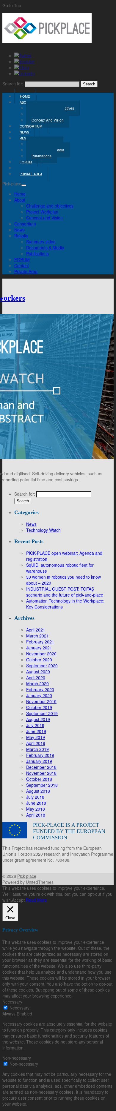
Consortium (25, 224)
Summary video (41, 242)
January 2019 (39, 761)
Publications (41, 155)
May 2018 (35, 809)
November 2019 (41, 701)
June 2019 (36, 731)
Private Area (31, 173)
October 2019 (39, 707)
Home (20, 194)
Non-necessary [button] (16, 1058)
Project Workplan (42, 212)
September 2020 (42, 666)
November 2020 (41, 654)
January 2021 (39, 648)
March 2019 (37, 749)
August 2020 (38, 671)
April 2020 (35, 677)
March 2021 (37, 636)
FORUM (22, 259)
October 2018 (39, 779)
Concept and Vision (44, 218)
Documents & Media (45, 248)
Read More (36, 900)
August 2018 (38, 791)
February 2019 (40, 755)
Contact (21, 265)
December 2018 (41, 767)
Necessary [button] (12, 1002)
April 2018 (35, 815)
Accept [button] (18, 900)
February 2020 (40, 689)
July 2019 (35, 725)
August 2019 (38, 719)
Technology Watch (43, 530)
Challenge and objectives (49, 206)
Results (21, 236)
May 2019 (35, 737)
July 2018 (35, 797)
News (19, 230)
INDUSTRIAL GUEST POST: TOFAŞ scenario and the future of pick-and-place (64, 592)
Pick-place (26, 876)
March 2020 (37, 683)
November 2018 (41, 773)
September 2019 (42, 713)
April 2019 (35, 743)
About (25, 102)
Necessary (19, 1008)
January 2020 (39, 695)
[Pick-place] (47, 41)
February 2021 (40, 642)
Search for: (12, 84)
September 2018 (42, 785)
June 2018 (36, 803)
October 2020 (39, 660)
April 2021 (35, 630)
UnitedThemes (40, 882)
